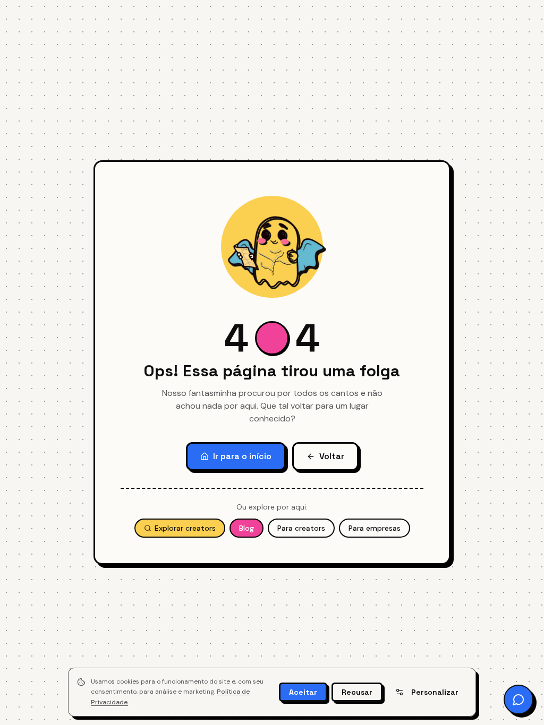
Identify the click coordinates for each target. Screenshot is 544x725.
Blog (246, 528)
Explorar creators (185, 528)
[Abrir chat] (518, 699)
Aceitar (303, 692)
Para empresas (374, 528)
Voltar (331, 456)
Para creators (301, 528)
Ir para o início (242, 456)
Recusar (357, 692)
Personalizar (434, 692)
